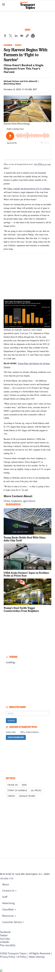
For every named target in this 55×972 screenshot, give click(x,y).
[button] (27, 36)
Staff (4, 896)
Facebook (5, 932)
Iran (24, 784)
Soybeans (16, 501)
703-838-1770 (6, 878)
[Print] (33, 36)
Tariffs (11, 796)
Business (18, 45)
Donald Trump (27, 796)
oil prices (36, 790)
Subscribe (11, 732)
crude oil (12, 784)
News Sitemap (37, 956)
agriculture (29, 501)
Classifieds (8, 909)
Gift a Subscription (29, 732)
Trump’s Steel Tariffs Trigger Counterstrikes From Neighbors (21, 609)
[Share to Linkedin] (16, 36)
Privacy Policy (7, 956)
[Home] (27, 5)
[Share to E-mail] (22, 36)
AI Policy (22, 956)
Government (8, 45)
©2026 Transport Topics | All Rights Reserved (25, 953)
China (7, 501)
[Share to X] (10, 36)
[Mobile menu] (3, 4)
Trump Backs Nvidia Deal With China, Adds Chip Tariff (25, 539)
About (5, 884)
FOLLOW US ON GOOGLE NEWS (16, 737)
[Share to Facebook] (5, 36)
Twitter (4, 935)
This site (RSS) (7, 945)
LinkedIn (4, 942)
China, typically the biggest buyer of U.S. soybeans (28, 188)
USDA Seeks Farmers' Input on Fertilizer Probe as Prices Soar (26, 574)
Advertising (8, 903)
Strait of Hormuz (17, 790)
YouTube (5, 938)
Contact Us (8, 890)
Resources (8, 915)
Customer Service (12, 922)
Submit (11, 720)
